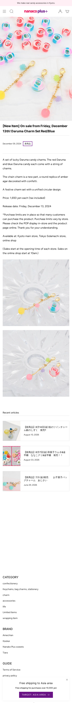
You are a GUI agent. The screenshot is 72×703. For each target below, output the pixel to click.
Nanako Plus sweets (13, 646)
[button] (11, 11)
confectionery (10, 583)
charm (6, 595)
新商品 (28, 143)
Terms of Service (11, 669)
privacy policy (10, 675)
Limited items (10, 612)
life (4, 606)
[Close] (67, 679)
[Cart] (67, 11)
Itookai (6, 641)
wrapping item (10, 618)
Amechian (8, 635)
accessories (9, 600)
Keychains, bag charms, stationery (20, 589)
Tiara (5, 652)
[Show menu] (4, 11)
